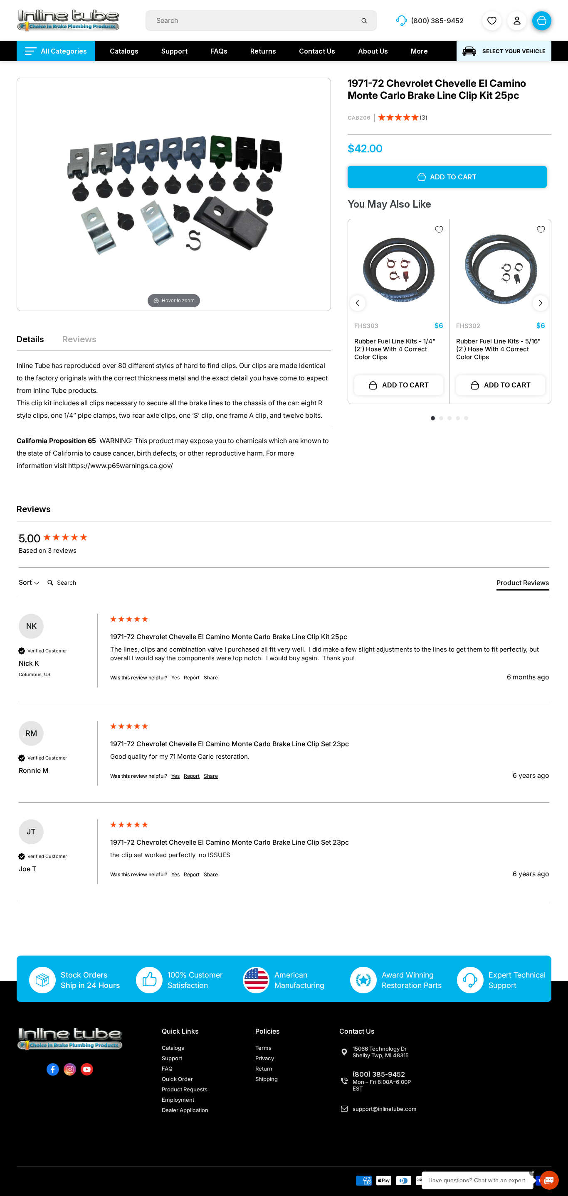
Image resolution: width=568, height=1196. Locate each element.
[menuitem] (56, 51)
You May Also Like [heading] (389, 204)
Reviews (79, 339)
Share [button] (211, 677)
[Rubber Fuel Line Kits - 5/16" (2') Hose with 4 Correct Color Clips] (500, 269)
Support (172, 1058)
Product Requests (184, 1089)
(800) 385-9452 (379, 1074)
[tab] (522, 584)
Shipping (266, 1079)
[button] (402, 118)
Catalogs (173, 1047)
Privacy (264, 1058)
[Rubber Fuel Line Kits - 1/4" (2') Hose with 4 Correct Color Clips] (398, 269)
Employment (178, 1099)
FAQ (167, 1068)
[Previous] (357, 303)
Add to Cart (405, 385)
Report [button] (192, 677)
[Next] (540, 303)
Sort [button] (26, 582)
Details (30, 339)
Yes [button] (175, 677)
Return (263, 1068)
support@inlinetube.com (385, 1108)
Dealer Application (185, 1110)
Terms (263, 1047)
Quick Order (177, 1079)
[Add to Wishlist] (439, 229)
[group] (62, 538)
